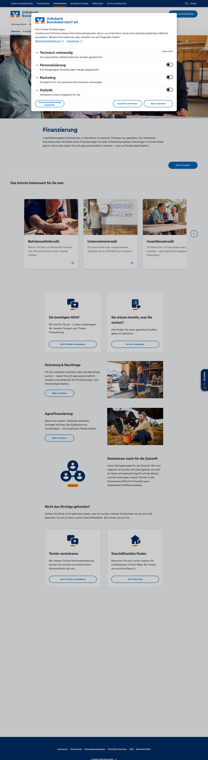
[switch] (169, 65)
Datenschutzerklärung (48, 41)
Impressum (73, 41)
